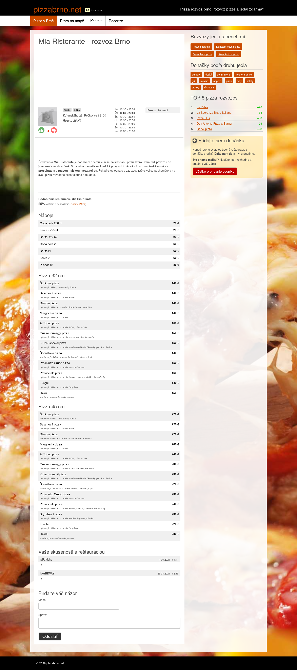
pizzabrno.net (57, 9)
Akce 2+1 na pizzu (228, 54)
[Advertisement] (109, 75)
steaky (195, 87)
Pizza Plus (203, 118)
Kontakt (96, 20)
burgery (196, 74)
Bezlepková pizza (202, 54)
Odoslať (49, 636)
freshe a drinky (244, 74)
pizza (77, 109)
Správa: (43, 615)
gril (193, 81)
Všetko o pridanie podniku (214, 171)
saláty (250, 81)
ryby (239, 81)
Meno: (42, 600)
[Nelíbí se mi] (54, 130)
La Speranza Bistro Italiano (214, 112)
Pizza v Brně (43, 20)
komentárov (78, 204)
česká (208, 74)
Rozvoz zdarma (201, 46)
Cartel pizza (204, 129)
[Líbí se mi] (41, 130)
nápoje (67, 109)
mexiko (204, 81)
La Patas (202, 107)
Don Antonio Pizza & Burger (214, 123)
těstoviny (209, 87)
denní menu (224, 74)
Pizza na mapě (72, 20)
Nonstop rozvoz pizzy (228, 46)
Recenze (116, 20)
